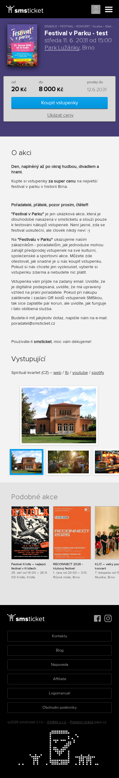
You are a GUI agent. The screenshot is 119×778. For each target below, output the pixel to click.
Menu (109, 10)
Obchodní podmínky (59, 707)
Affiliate (59, 678)
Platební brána (81, 722)
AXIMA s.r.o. (57, 722)
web (57, 372)
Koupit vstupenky (59, 103)
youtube (80, 372)
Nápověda (59, 664)
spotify (98, 372)
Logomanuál (59, 693)
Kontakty (59, 636)
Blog (59, 650)
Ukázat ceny (60, 115)
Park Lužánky (62, 48)
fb (67, 372)
